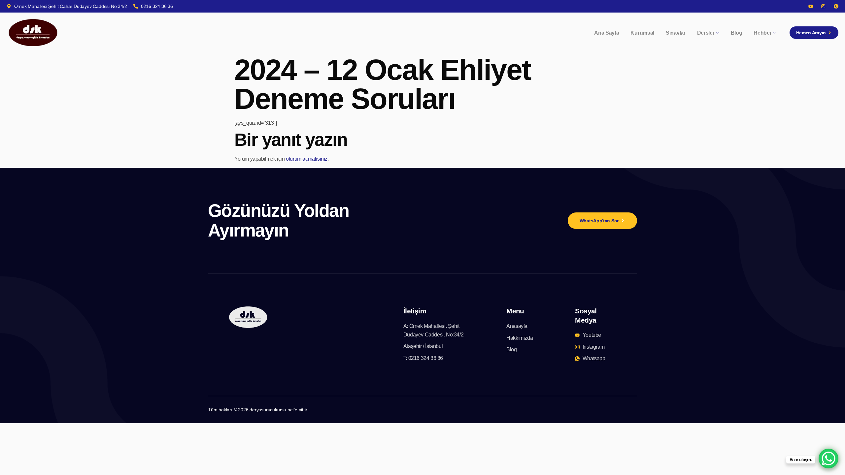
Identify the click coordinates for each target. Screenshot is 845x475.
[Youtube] (810, 6)
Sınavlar (676, 33)
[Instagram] (823, 6)
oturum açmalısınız (306, 159)
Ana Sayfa (606, 33)
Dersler (706, 33)
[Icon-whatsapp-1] (836, 6)
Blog (736, 33)
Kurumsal (642, 33)
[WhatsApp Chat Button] (828, 458)
